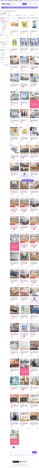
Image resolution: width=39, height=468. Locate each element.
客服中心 (11, 466)
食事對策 (19, 455)
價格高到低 (28, 17)
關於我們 (14, 466)
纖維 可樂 (29, 455)
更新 (26, 464)
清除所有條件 (6, 64)
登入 (30, 3)
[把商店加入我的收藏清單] (27, 178)
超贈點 (35, 7)
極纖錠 (23, 455)
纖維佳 (33, 455)
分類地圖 (28, 466)
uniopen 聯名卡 (29, 7)
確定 (7, 39)
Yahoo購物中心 (6, 4)
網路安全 (21, 466)
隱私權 (25, 466)
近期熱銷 (32, 17)
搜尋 (34, 452)
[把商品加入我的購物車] (18, 35)
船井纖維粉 (15, 455)
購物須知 (18, 466)
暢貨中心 (17, 7)
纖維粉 (11, 455)
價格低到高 (24, 17)
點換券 (9, 7)
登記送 (13, 7)
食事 (26, 455)
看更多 (22, 7)
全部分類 (2, 19)
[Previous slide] (10, 24)
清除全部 (9, 13)
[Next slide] (18, 24)
